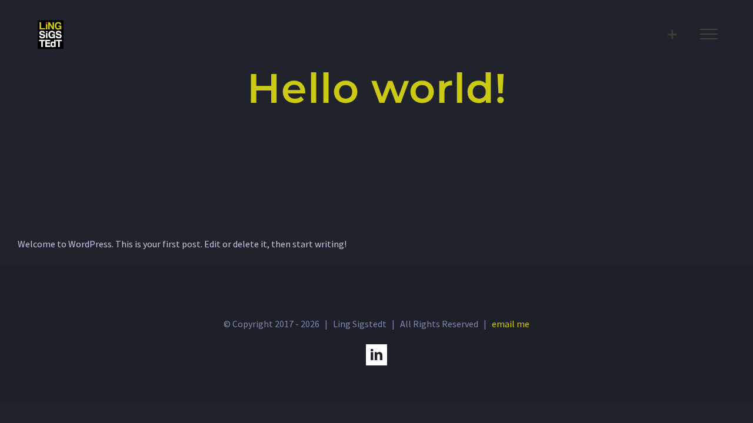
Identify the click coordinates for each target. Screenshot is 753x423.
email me (510, 324)
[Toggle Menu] (709, 34)
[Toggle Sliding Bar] (672, 34)
